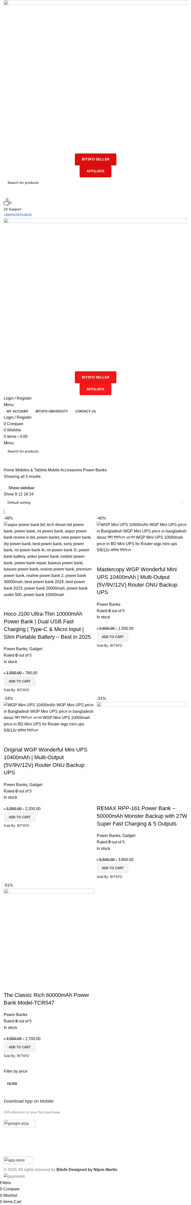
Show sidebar (21, 488)
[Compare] (10, 604)
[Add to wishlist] (37, 604)
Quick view (23, 604)
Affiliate (95, 171)
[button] (20, 681)
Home (9, 470)
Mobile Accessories (65, 470)
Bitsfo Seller (95, 159)
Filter (12, 1084)
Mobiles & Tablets (31, 470)
